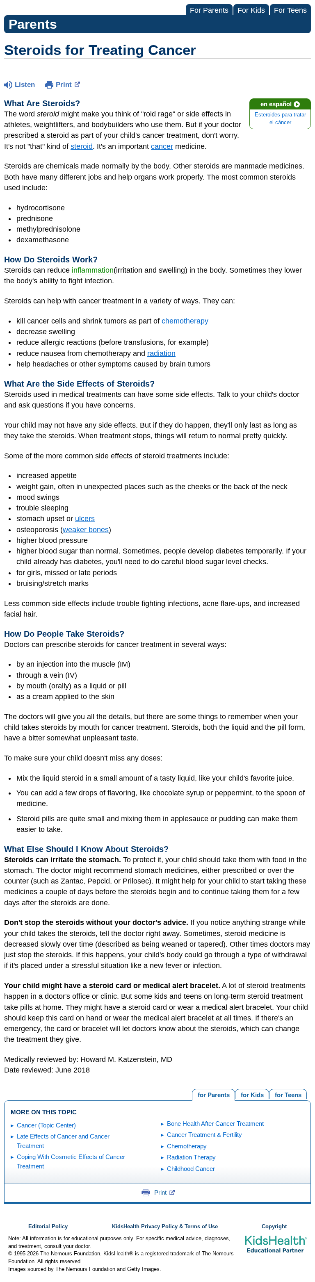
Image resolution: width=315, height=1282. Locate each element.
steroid (82, 146)
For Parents (209, 10)
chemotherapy (185, 321)
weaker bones (86, 530)
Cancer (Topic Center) (46, 1125)
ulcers (85, 519)
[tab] (288, 1094)
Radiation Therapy (191, 1157)
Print (64, 85)
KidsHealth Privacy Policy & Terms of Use (165, 1227)
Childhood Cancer (191, 1168)
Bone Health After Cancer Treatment (215, 1123)
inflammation (93, 270)
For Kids (251, 10)
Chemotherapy (187, 1146)
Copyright (274, 1227)
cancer (162, 146)
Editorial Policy (48, 1227)
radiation (161, 353)
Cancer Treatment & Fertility (204, 1134)
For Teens (290, 10)
